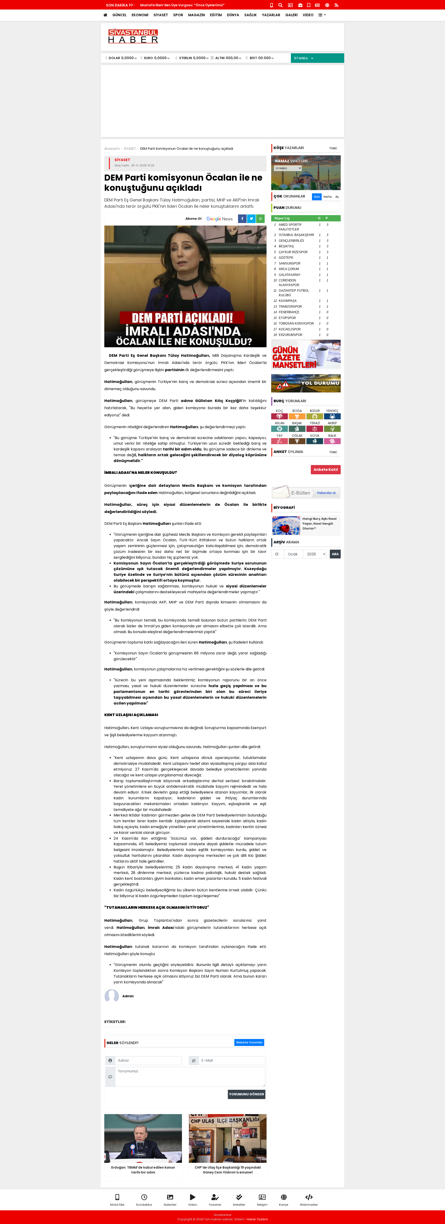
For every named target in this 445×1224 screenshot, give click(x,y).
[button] (322, 15)
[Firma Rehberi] (300, 4)
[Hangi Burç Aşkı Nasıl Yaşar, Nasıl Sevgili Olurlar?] (286, 525)
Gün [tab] (317, 197)
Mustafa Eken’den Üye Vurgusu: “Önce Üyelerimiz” (182, 5)
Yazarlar (215, 1204)
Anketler (239, 1204)
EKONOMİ (140, 15)
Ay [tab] (337, 197)
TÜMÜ (333, 148)
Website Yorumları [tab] (249, 1042)
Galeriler (170, 1204)
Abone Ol (193, 218)
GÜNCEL (119, 15)
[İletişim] (290, 4)
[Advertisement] (256, 37)
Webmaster (309, 1204)
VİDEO (308, 15)
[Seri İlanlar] (309, 4)
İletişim (262, 1204)
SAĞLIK (250, 15)
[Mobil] (271, 4)
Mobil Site (117, 1204)
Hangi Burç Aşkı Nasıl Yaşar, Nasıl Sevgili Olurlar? (319, 523)
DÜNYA (233, 15)
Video (192, 1204)
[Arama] (280, 4)
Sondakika (144, 1204)
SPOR (178, 15)
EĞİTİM (216, 15)
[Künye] (327, 4)
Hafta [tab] (328, 197)
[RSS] (336, 4)
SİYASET (160, 15)
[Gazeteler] (317, 4)
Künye (283, 1204)
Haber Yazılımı (257, 1219)
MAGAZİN (196, 15)
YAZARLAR (271, 15)
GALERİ (291, 15)
